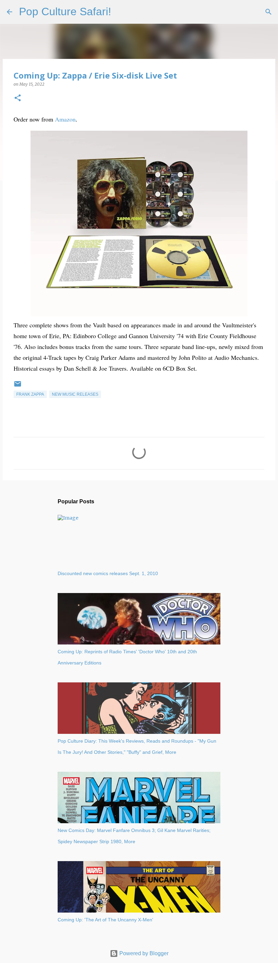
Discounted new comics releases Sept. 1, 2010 (108, 573)
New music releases (75, 394)
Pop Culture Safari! (65, 11)
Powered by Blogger (143, 953)
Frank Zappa (30, 394)
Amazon (65, 119)
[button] (18, 98)
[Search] (121, 12)
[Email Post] (18, 386)
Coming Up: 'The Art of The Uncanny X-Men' (105, 919)
